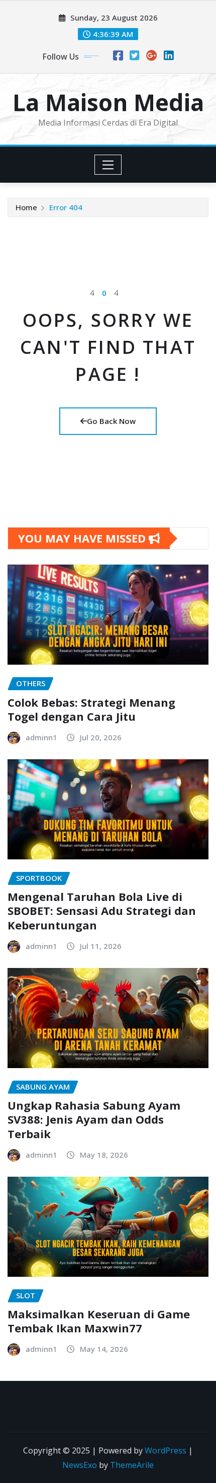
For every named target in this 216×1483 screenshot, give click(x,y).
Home (26, 207)
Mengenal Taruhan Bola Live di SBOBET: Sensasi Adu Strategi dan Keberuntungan (102, 910)
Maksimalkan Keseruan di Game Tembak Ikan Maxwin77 (99, 1321)
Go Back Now (111, 421)
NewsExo (79, 1464)
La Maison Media (108, 102)
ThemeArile (132, 1464)
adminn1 (41, 737)
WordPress (165, 1450)
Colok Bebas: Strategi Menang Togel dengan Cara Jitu (91, 709)
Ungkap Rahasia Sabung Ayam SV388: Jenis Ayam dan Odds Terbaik (94, 1119)
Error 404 (65, 207)
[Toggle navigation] (108, 165)
